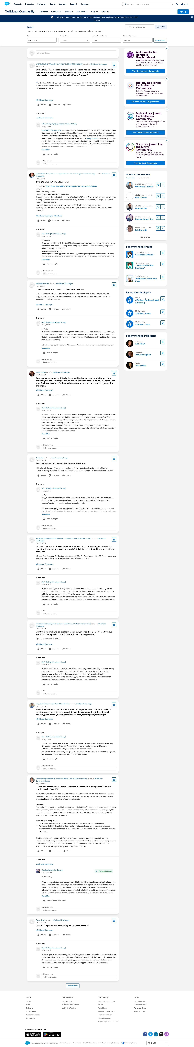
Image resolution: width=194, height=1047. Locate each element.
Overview (44, 11)
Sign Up (183, 11)
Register (109, 17)
